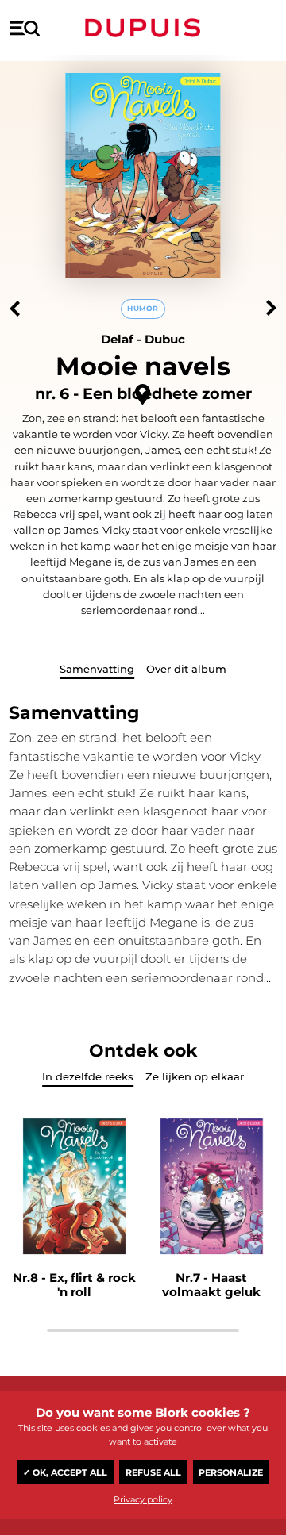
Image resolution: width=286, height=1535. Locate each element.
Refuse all (153, 1472)
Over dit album (186, 668)
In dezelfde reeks (87, 1076)
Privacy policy (143, 1499)
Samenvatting (97, 668)
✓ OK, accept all (65, 1472)
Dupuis (143, 27)
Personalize (231, 1472)
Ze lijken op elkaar (194, 1076)
